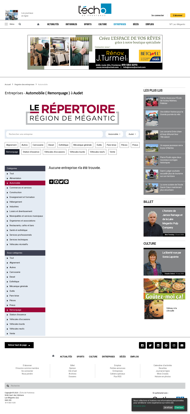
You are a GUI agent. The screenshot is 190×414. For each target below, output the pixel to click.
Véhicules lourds (77, 152)
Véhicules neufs (97, 152)
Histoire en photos (163, 376)
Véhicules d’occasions (54, 152)
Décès (136, 24)
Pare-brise (111, 145)
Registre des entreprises (24, 84)
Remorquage (12, 152)
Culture (102, 24)
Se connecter (157, 15)
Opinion (72, 368)
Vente (112, 152)
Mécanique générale (82, 145)
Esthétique (63, 145)
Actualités (53, 24)
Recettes (163, 368)
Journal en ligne (163, 371)
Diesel (51, 145)
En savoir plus (139, 406)
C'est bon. (179, 407)
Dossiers (72, 376)
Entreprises (120, 24)
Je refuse (168, 407)
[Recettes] (164, 289)
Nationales (71, 24)
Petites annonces (117, 368)
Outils (99, 145)
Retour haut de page (17, 345)
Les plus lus (153, 90)
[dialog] (159, 404)
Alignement (11, 145)
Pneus (135, 145)
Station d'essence (31, 152)
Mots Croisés (162, 374)
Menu (12, 24)
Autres (25, 145)
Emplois (150, 24)
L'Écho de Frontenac (26, 393)
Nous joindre (27, 374)
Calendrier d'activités (163, 365)
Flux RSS (117, 376)
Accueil (8, 84)
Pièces (124, 145)
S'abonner (177, 15)
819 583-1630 (10, 403)
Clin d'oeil (72, 371)
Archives (72, 374)
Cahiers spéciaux (117, 374)
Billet (148, 202)
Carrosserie (38, 145)
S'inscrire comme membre (27, 368)
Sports (88, 24)
